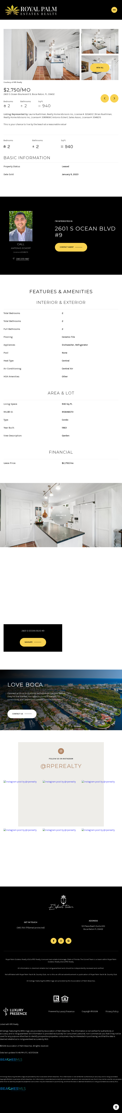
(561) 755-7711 (23, 927)
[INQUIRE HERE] (71, 247)
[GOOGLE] (68, 941)
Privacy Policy (112, 1011)
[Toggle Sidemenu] (114, 10)
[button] (22, 714)
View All (99, 68)
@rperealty (61, 766)
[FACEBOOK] (54, 941)
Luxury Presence (66, 1011)
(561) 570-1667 (22, 259)
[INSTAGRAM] (61, 941)
